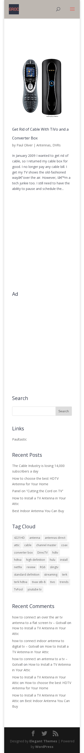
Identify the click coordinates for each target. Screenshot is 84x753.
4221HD (19, 538)
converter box (23, 553)
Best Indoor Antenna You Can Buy (38, 511)
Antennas (43, 145)
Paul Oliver (25, 145)
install (64, 560)
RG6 (42, 567)
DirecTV (42, 553)
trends (64, 582)
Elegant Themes (43, 741)
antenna (34, 538)
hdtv (55, 553)
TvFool (18, 589)
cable (28, 545)
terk (64, 575)
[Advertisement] (42, 244)
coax (64, 545)
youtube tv (35, 589)
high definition (35, 560)
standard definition (26, 575)
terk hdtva (20, 582)
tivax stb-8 (39, 582)
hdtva (17, 560)
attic (17, 545)
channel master (46, 545)
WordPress (44, 746)
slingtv (54, 567)
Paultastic (19, 439)
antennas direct (55, 538)
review (31, 567)
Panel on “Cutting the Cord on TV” (37, 491)
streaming (50, 575)
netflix (18, 567)
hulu (52, 560)
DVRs (56, 145)
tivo (52, 582)
